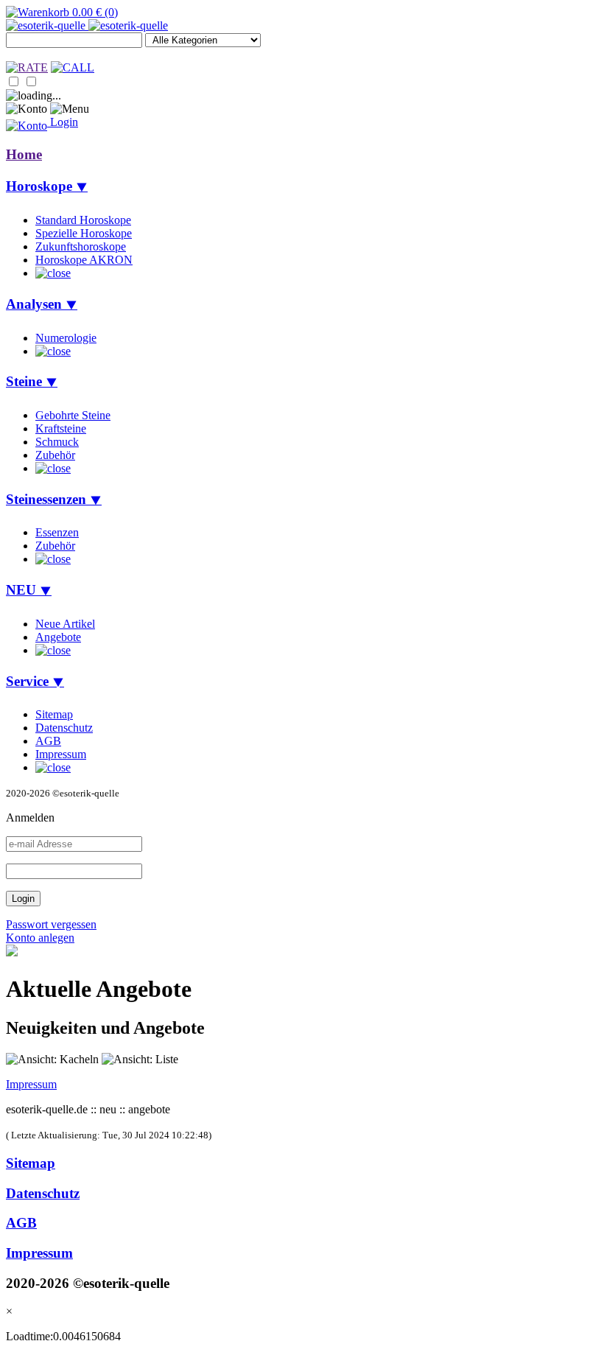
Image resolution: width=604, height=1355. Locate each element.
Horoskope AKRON (84, 259)
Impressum (60, 754)
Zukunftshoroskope (80, 246)
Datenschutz (64, 727)
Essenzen (57, 532)
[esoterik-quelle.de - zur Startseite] (87, 25)
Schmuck (57, 441)
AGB (48, 741)
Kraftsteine (60, 428)
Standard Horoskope (83, 220)
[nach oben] (12, 952)
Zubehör (55, 455)
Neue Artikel (65, 623)
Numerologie (65, 338)
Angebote (58, 637)
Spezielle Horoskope (83, 233)
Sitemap (54, 714)
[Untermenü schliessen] (53, 273)
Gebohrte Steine (72, 415)
